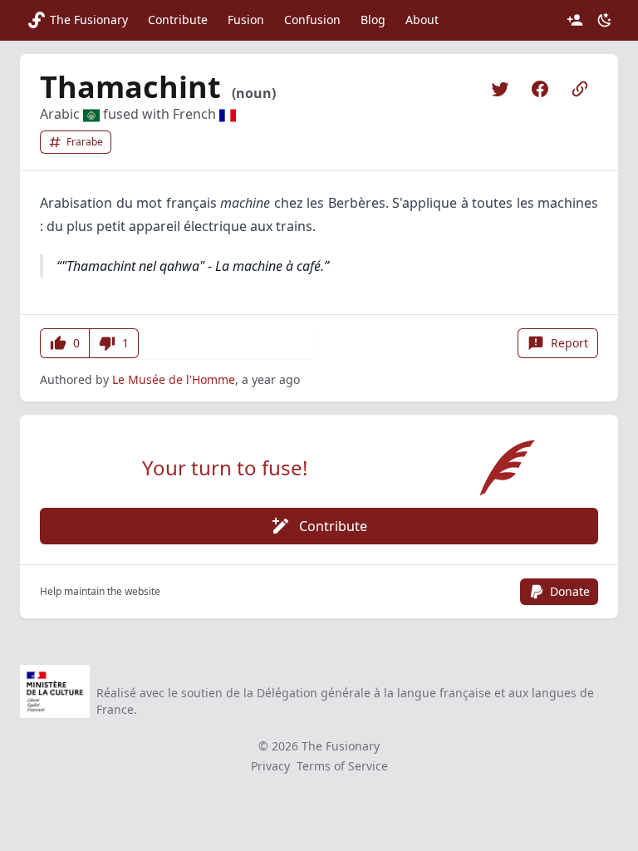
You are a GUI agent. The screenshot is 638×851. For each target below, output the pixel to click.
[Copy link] (580, 89)
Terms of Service (342, 766)
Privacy (270, 766)
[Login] (575, 20)
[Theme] (604, 20)
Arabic (61, 114)
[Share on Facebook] (540, 89)
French (196, 114)
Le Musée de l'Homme (173, 379)
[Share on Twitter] (500, 89)
